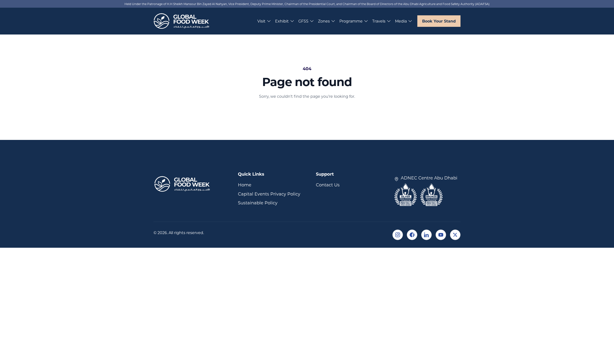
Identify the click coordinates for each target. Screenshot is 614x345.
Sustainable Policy (257, 203)
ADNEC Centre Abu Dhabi (429, 178)
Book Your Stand (439, 20)
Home (244, 185)
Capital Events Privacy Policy (269, 194)
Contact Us (328, 185)
